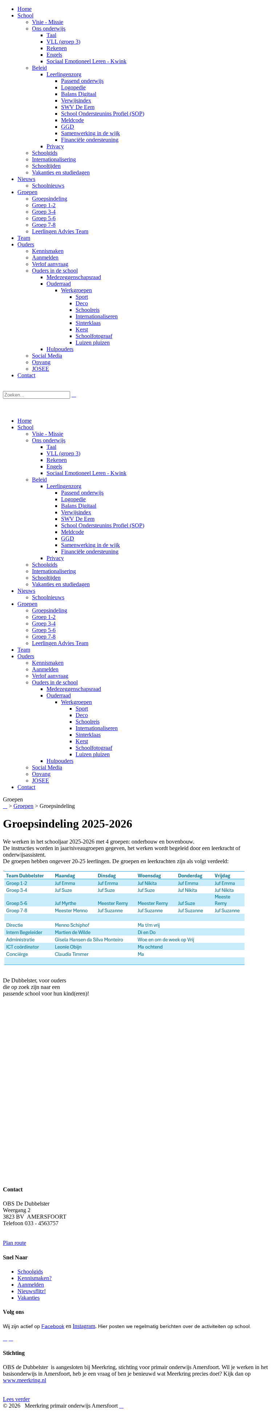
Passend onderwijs (82, 493)
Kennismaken (48, 663)
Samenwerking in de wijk (90, 545)
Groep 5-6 (44, 630)
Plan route (14, 1243)
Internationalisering (54, 571)
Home (24, 421)
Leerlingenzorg (63, 486)
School (25, 427)
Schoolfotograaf (94, 748)
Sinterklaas (88, 735)
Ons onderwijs (48, 440)
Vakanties (28, 1298)
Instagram (84, 1326)
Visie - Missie (47, 434)
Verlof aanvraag (50, 676)
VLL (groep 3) (63, 453)
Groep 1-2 (44, 617)
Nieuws (26, 591)
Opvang (41, 774)
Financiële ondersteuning (89, 551)
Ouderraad (58, 695)
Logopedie (73, 499)
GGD (67, 538)
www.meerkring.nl (24, 1380)
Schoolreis (88, 722)
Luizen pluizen (93, 754)
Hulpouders (59, 761)
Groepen (27, 604)
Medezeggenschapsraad (73, 689)
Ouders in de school (55, 682)
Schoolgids (44, 565)
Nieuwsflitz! (31, 1291)
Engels (54, 466)
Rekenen (56, 460)
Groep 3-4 (44, 623)
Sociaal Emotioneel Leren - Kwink (86, 473)
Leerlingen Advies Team (60, 643)
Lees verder (16, 1399)
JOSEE (40, 780)
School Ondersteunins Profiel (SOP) (102, 525)
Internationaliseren (97, 728)
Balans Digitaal (78, 506)
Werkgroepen (76, 702)
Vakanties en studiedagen (61, 584)
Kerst (82, 741)
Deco (82, 715)
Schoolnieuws (48, 597)
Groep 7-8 (44, 636)
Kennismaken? (34, 1278)
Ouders (25, 656)
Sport (82, 708)
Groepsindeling (49, 610)
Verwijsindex (76, 512)
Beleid (39, 479)
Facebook (52, 1326)
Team (23, 650)
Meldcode (72, 532)
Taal (51, 447)
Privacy (55, 558)
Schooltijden (46, 578)
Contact (26, 787)
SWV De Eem (77, 519)
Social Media (47, 767)
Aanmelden (45, 669)
